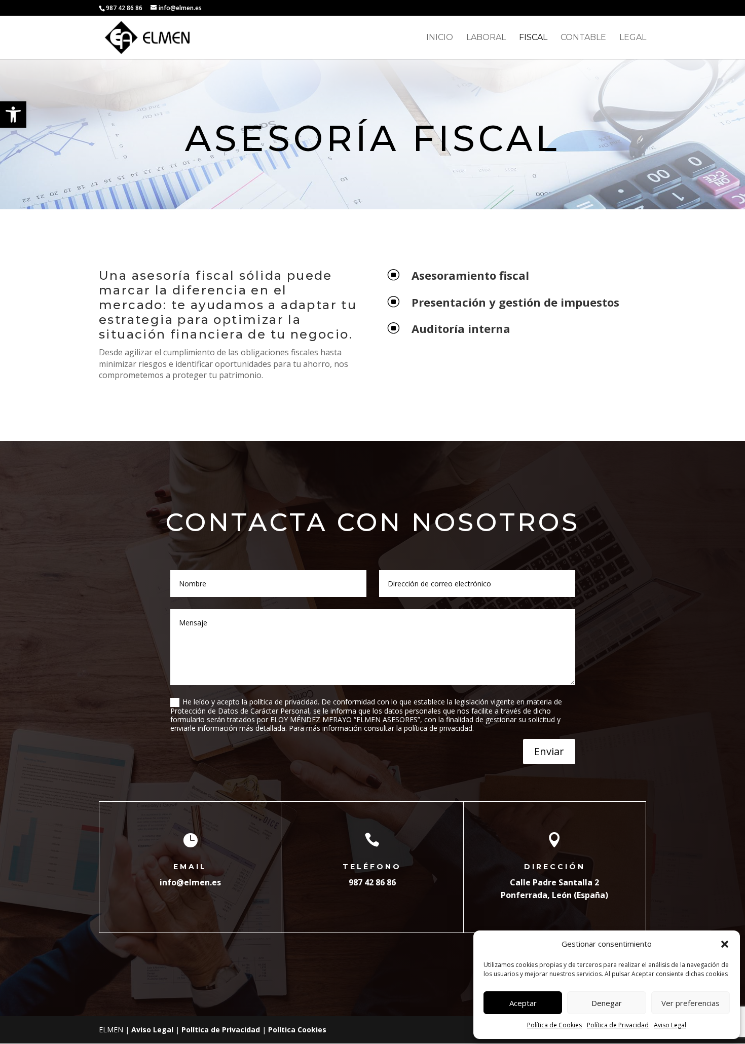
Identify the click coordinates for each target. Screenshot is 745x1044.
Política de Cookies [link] (554, 1025)
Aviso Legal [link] (670, 1025)
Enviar (549, 751)
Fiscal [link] (533, 38)
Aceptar (523, 1003)
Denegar (606, 1003)
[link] (13, 114)
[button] (725, 944)
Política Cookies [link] (297, 1029)
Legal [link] (632, 38)
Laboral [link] (486, 38)
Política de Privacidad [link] (618, 1025)
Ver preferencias (690, 1003)
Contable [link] (583, 38)
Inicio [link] (439, 38)
